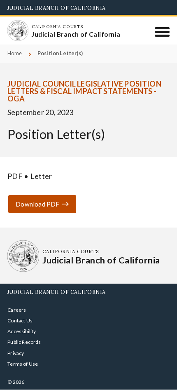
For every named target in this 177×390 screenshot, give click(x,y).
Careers (16, 310)
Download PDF (37, 204)
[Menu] (162, 32)
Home (14, 53)
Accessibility (21, 331)
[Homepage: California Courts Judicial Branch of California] (17, 30)
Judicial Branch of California (56, 8)
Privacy (15, 353)
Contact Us (20, 320)
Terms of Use (22, 364)
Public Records (24, 342)
